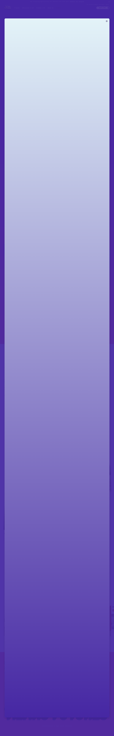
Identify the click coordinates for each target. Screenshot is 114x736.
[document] (57, 368)
